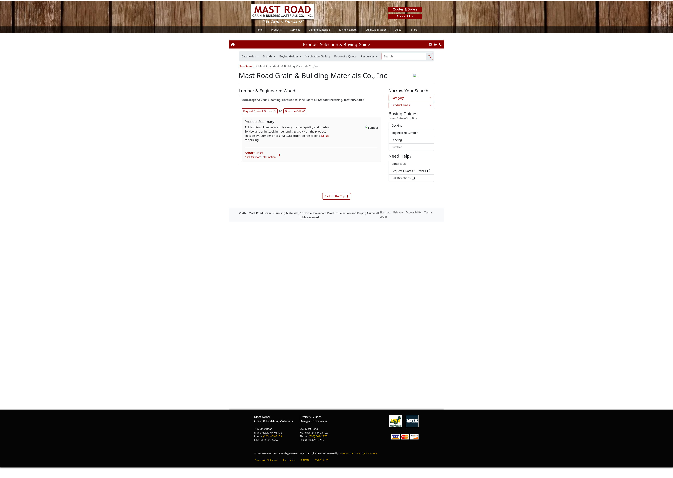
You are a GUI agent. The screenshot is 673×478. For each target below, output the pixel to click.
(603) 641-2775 (318, 436)
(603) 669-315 (271, 436)
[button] (276, 29)
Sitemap (305, 459)
